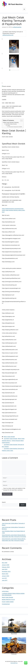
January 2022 (5, 576)
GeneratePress (14, 663)
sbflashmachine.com (8, 35)
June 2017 (4, 580)
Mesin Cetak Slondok (9, 436)
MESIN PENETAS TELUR (8, 599)
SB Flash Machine (15, 4)
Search (4, 502)
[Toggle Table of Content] (20, 120)
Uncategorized (6, 604)
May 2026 (4, 562)
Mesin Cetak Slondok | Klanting (11, 122)
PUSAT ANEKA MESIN (8, 601)
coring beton (5, 591)
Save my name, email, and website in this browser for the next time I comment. (14, 489)
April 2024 (4, 569)
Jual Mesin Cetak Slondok (10, 438)
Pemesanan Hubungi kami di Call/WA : (15, 126)
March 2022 (5, 573)
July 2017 (4, 578)
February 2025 (6, 567)
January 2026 (5, 565)
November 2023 (6, 571)
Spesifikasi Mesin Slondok (11, 124)
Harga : (8, 125)
